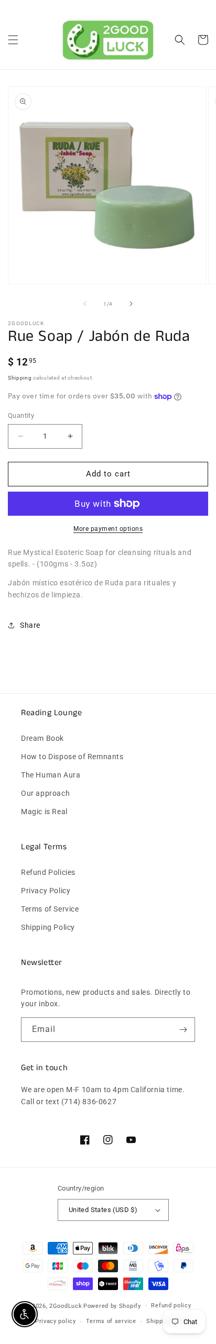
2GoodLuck (65, 1305)
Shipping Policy (48, 927)
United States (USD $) (103, 1210)
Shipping (20, 378)
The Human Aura (50, 775)
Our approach (45, 793)
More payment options (108, 528)
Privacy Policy (45, 890)
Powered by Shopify (112, 1305)
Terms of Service (50, 909)
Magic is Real (44, 811)
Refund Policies (48, 872)
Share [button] (30, 625)
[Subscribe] (183, 1029)
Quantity (21, 415)
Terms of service (111, 1321)
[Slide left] (84, 303)
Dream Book (42, 738)
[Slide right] (131, 303)
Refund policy (171, 1305)
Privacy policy (55, 1321)
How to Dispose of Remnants (72, 756)
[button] (13, 39)
